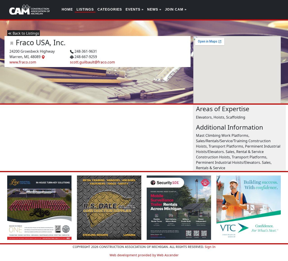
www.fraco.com (22, 62)
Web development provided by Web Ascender (144, 255)
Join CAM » (176, 9)
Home (67, 9)
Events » (135, 9)
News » (154, 9)
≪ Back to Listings (23, 33)
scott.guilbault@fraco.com (92, 62)
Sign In (210, 247)
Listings (85, 9)
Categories (109, 9)
